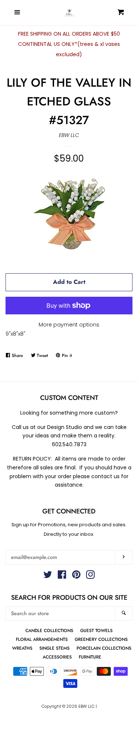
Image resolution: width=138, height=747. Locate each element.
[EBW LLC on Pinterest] (76, 576)
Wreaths (22, 648)
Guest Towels (96, 630)
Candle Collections (49, 630)
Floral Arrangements (42, 639)
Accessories (57, 657)
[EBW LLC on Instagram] (90, 576)
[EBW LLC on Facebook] (62, 576)
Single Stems (54, 648)
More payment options (69, 324)
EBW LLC (69, 135)
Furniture (90, 657)
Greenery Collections (101, 639)
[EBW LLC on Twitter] (47, 576)
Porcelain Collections (104, 648)
